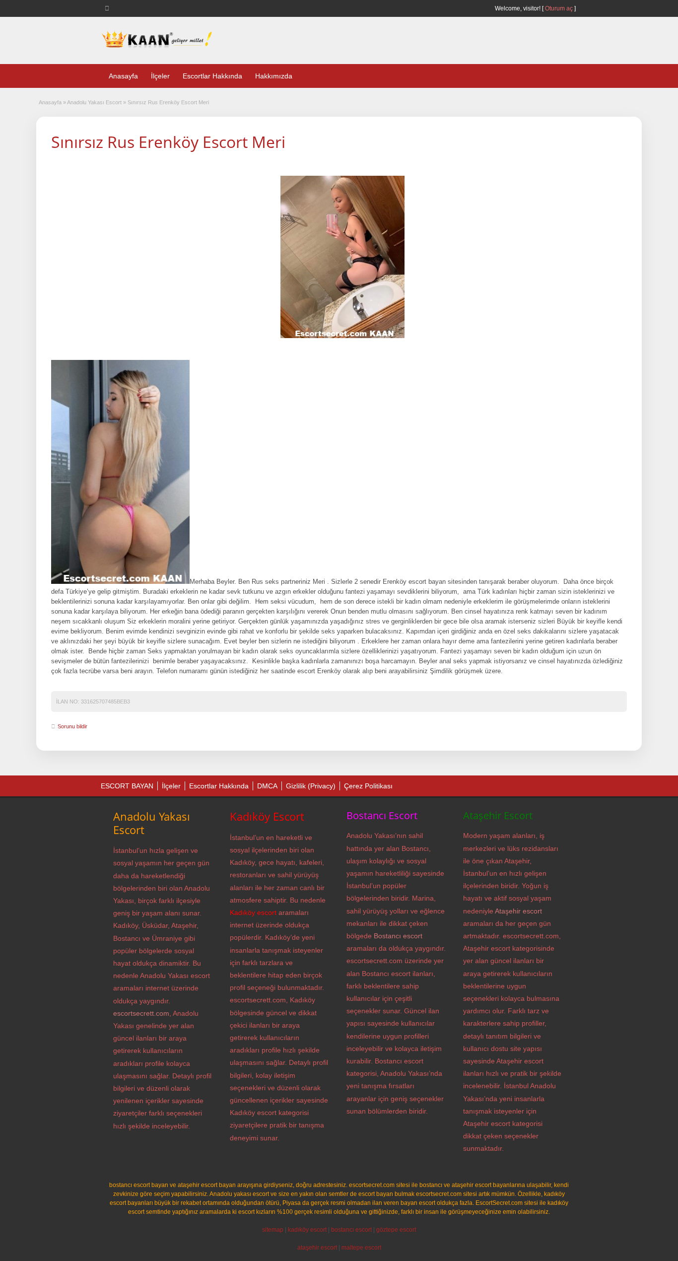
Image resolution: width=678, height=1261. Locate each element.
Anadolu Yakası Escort (94, 102)
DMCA (267, 786)
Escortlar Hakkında (212, 76)
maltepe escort (361, 1247)
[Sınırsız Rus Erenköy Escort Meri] (342, 257)
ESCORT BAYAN (127, 786)
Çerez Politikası (368, 786)
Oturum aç (559, 8)
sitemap (272, 1229)
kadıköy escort (307, 1229)
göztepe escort (396, 1229)
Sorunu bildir (72, 726)
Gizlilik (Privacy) (311, 786)
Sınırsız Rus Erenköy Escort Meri (168, 141)
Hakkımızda (273, 76)
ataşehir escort (317, 1247)
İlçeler (160, 76)
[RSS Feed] (109, 8)
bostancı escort (351, 1229)
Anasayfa (123, 76)
